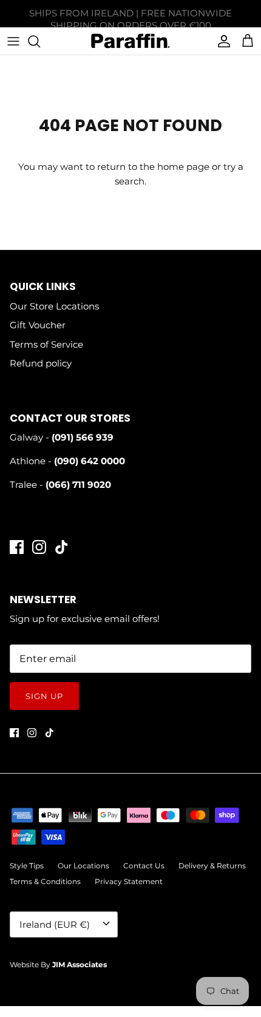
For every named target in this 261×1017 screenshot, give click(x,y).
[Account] (221, 41)
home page (183, 166)
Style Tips (27, 865)
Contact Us (143, 865)
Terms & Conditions (45, 881)
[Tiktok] (62, 547)
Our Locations (83, 865)
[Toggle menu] (13, 41)
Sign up (44, 696)
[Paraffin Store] (130, 41)
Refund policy (41, 363)
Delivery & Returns (212, 865)
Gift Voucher (38, 325)
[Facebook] (17, 547)
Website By (58, 964)
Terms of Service (46, 344)
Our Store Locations (54, 306)
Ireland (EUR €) (54, 924)
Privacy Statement (129, 881)
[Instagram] (39, 547)
